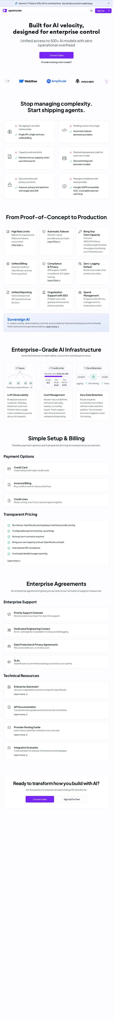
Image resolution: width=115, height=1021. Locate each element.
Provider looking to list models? (56, 62)
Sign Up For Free (72, 799)
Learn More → (53, 241)
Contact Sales (56, 55)
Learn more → (52, 326)
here (90, 3)
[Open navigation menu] (109, 10)
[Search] (91, 11)
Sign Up (100, 10)
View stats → (17, 245)
